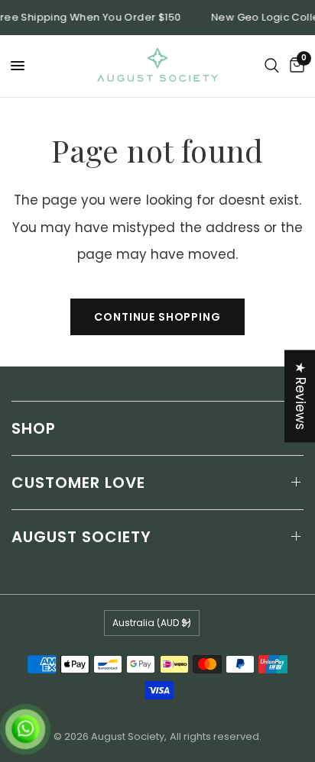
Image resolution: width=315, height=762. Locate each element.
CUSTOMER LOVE (78, 482)
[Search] (271, 66)
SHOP (33, 428)
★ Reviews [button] (300, 396)
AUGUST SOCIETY (81, 536)
